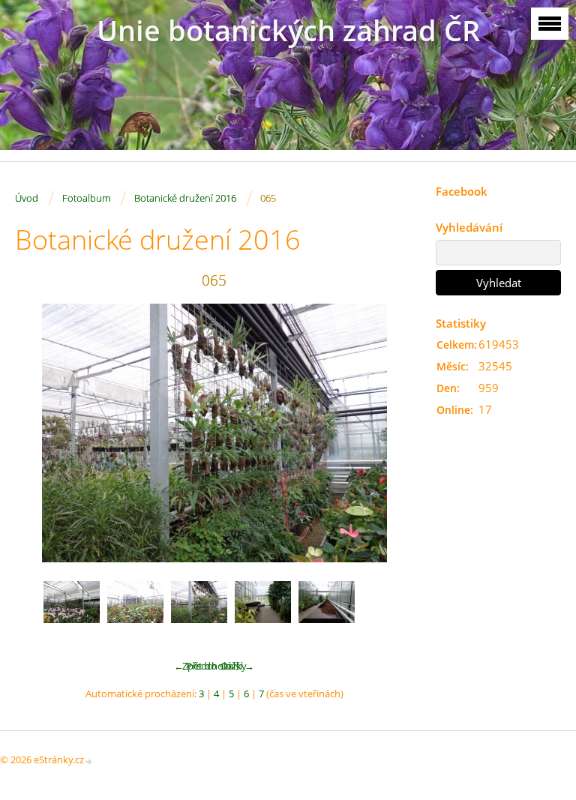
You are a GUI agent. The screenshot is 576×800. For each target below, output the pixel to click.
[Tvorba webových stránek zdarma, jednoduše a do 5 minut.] (89, 761)
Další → (237, 666)
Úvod (26, 198)
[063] (72, 609)
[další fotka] (389, 433)
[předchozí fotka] (39, 433)
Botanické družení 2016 (185, 198)
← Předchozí (202, 666)
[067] (326, 609)
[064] (135, 609)
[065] (199, 609)
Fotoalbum (86, 198)
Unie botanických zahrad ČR (288, 30)
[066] (263, 609)
